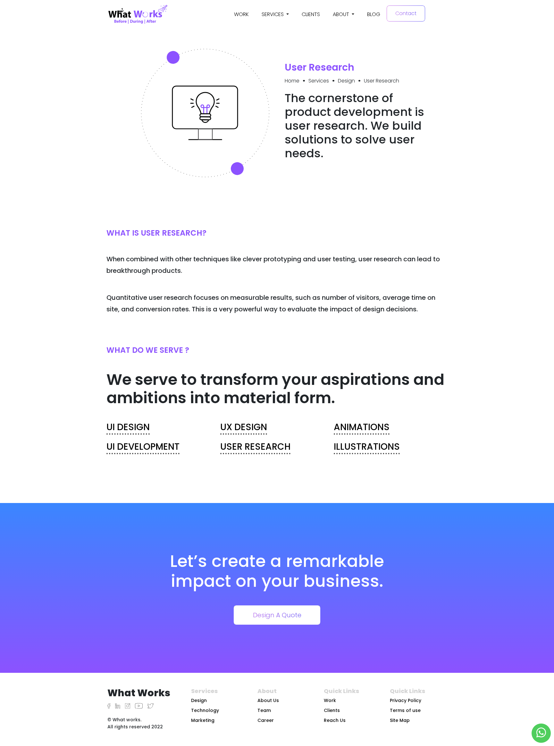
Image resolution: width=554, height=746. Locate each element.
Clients (311, 14)
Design (199, 700)
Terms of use (405, 710)
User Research (255, 446)
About (341, 14)
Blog (373, 14)
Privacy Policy (405, 700)
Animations (362, 427)
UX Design (243, 427)
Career (265, 720)
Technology (205, 710)
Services (273, 14)
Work (241, 14)
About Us (268, 700)
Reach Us (335, 720)
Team (264, 710)
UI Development (143, 446)
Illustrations (367, 446)
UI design (128, 427)
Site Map (400, 720)
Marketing (202, 720)
